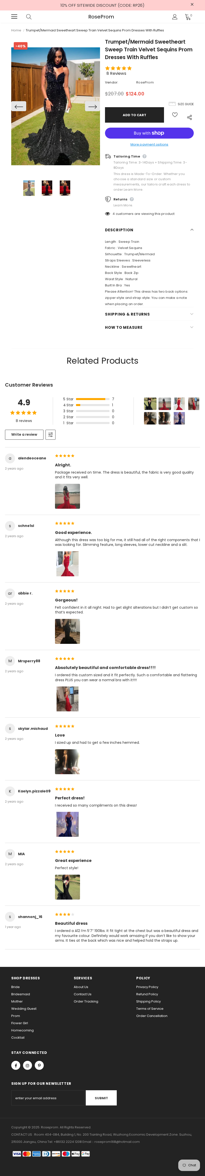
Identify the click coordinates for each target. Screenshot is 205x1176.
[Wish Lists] (175, 115)
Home (16, 30)
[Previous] (18, 106)
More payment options (149, 144)
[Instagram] (27, 1065)
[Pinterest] (39, 1065)
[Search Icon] (33, 16)
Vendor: (111, 82)
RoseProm (101, 16)
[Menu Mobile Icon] (14, 17)
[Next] (92, 106)
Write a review (24, 434)
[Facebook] (15, 1065)
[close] (192, 4)
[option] (55, 106)
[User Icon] (175, 16)
